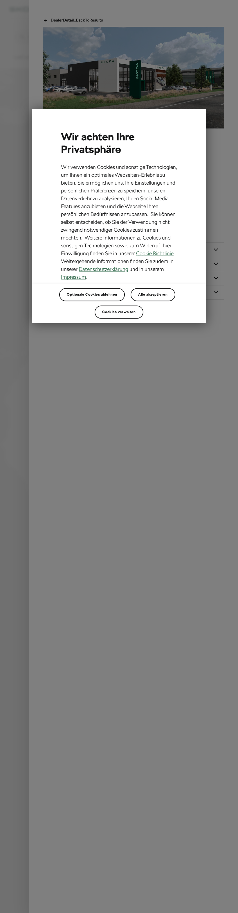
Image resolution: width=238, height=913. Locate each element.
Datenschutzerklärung (103, 269)
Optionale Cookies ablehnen (92, 294)
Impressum (73, 277)
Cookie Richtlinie (155, 253)
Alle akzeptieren (153, 294)
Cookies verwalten (119, 312)
